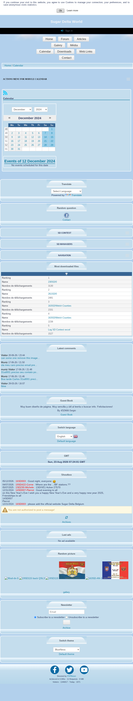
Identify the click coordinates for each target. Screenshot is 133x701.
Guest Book (67, 415)
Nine (3, 386)
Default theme (66, 654)
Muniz (4, 362)
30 (12, 149)
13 (39, 137)
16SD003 (21, 481)
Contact (66, 57)
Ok (60, 11)
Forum (65, 39)
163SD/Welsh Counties (59, 306)
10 (19, 137)
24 (19, 145)
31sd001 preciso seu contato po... (19, 372)
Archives (66, 522)
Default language (66, 441)
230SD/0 (52, 282)
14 (45, 137)
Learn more (72, 10)
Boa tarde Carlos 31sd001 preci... (19, 379)
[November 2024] (9, 118)
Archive (66, 628)
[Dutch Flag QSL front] (72, 578)
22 (52, 141)
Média (74, 45)
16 (12, 141)
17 (19, 141)
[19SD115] (52, 578)
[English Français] (64, 436)
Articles (81, 39)
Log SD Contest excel (59, 330)
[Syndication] (5, 93)
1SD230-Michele (25, 487)
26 (32, 145)
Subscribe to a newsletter (50, 617)
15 (52, 137)
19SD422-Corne (24, 484)
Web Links (85, 51)
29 (52, 145)
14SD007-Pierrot (25, 490)
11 (26, 137)
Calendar (45, 51)
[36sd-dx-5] (12, 578)
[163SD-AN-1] (94, 578)
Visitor (4, 355)
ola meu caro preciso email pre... (19, 365)
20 (39, 141)
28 (45, 145)
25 (25, 145)
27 (39, 145)
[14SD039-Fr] (115, 578)
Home (49, 39)
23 (12, 145)
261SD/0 (52, 294)
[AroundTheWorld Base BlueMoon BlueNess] (66, 649)
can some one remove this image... (20, 358)
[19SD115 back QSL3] (32, 578)
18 (25, 141)
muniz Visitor (8, 369)
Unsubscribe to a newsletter (83, 617)
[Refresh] (66, 517)
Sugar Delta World (66, 22)
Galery (58, 45)
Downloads (64, 51)
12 (32, 137)
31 (19, 149)
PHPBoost (71, 676)
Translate (77, 195)
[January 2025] (50, 118)
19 (32, 141)
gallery (66, 592)
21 (45, 141)
